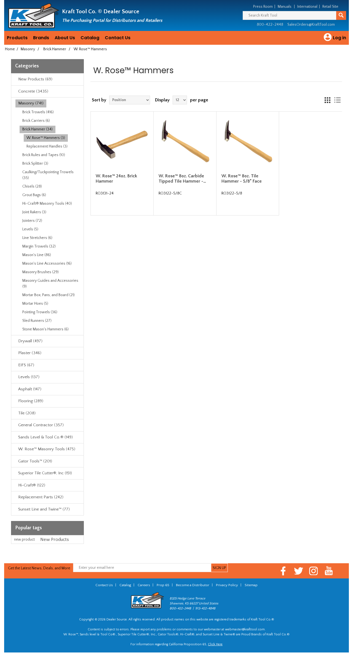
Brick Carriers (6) (36, 121)
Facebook (283, 571)
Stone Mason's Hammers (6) (45, 329)
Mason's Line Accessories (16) (47, 263)
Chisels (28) (32, 186)
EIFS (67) (26, 365)
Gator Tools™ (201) (35, 461)
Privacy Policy (227, 585)
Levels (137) (28, 377)
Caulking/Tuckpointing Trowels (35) (48, 175)
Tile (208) (27, 413)
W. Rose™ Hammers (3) (45, 138)
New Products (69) (35, 79)
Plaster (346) (29, 353)
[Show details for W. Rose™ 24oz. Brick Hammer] (122, 143)
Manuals (285, 6)
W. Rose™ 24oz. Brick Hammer (116, 178)
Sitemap (251, 585)
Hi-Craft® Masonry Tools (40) (47, 203)
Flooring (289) (30, 401)
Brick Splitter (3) (35, 163)
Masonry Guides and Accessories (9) (50, 283)
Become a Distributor (192, 585)
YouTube (329, 571)
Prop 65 (163, 585)
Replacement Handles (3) (47, 146)
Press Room (263, 6)
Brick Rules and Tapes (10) (43, 155)
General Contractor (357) (41, 425)
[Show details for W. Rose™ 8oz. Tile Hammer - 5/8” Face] (247, 143)
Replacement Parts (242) (40, 497)
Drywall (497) (30, 341)
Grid (327, 100)
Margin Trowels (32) (39, 246)
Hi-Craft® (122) (31, 485)
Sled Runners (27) (37, 321)
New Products (54, 539)
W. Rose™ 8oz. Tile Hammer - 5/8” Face (241, 178)
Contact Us (117, 38)
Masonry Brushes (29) (40, 272)
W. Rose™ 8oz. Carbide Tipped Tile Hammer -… (182, 178)
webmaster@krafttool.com (245, 629)
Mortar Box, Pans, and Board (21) (48, 295)
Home (10, 49)
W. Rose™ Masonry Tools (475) (46, 449)
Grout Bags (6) (34, 195)
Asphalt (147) (29, 389)
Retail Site (330, 6)
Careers (144, 585)
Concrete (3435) (33, 91)
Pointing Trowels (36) (39, 312)
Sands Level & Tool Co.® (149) (45, 437)
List (337, 100)
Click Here (215, 644)
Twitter (298, 571)
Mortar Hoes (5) (35, 303)
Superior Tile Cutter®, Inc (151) (45, 473)
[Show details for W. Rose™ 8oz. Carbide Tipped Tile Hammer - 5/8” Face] (185, 143)
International (307, 6)
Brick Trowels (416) (38, 112)
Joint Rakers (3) (34, 212)
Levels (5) (30, 229)
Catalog (90, 38)
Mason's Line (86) (36, 255)
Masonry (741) (31, 103)
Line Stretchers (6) (37, 238)
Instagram (313, 571)
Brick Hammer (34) (37, 129)
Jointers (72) (32, 221)
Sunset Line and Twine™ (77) (44, 509)
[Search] (341, 15)
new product (24, 539)
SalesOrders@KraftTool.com (311, 24)
